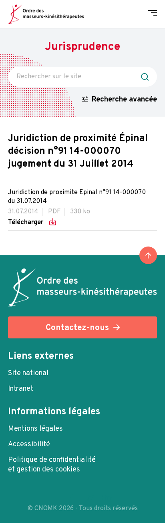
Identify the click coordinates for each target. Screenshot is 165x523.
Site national (28, 373)
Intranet (20, 389)
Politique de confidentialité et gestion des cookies (52, 464)
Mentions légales (35, 429)
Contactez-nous (77, 327)
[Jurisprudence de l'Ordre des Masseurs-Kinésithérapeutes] (46, 14)
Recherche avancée (124, 99)
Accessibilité (29, 444)
